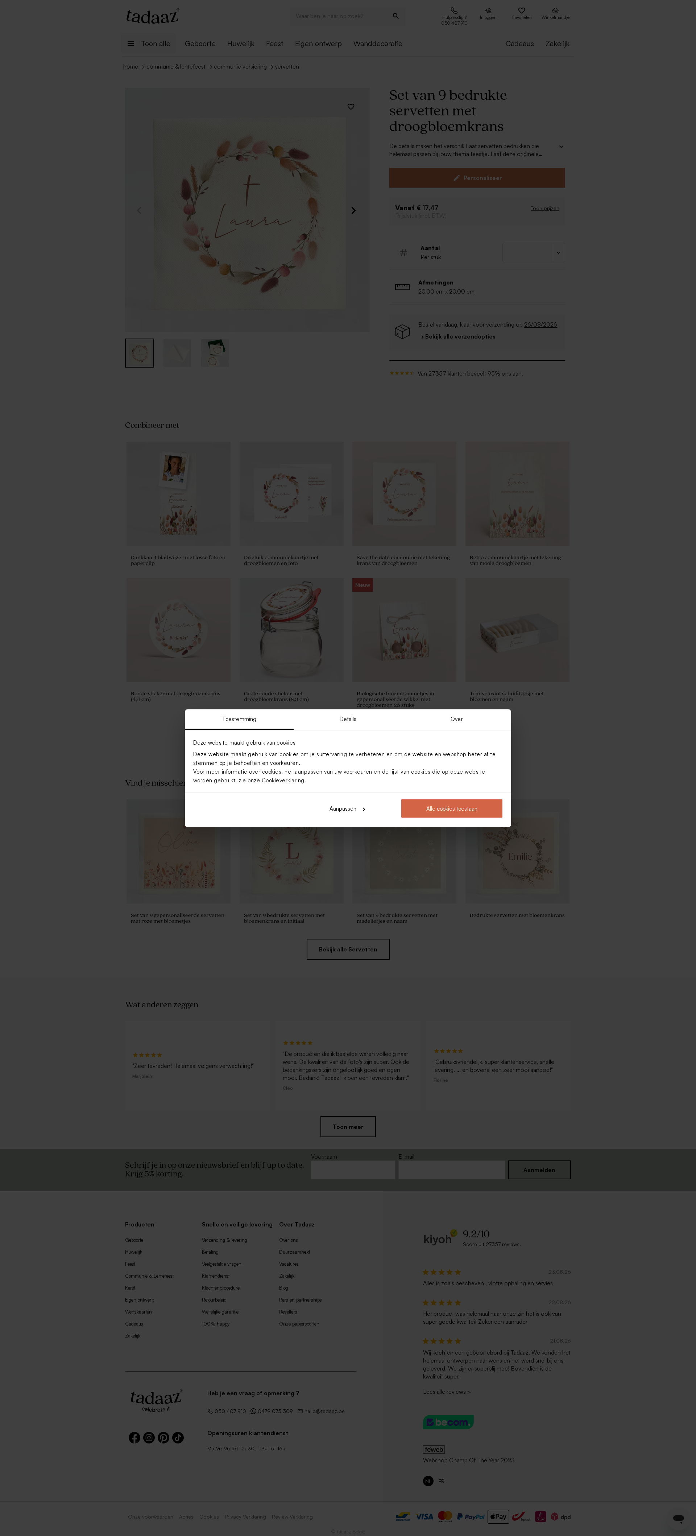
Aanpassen (343, 808)
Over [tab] (457, 718)
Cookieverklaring (283, 780)
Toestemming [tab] (239, 718)
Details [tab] (348, 718)
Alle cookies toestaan (451, 808)
